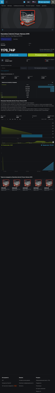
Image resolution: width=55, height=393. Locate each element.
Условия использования (24, 380)
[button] (4, 5)
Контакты (21, 385)
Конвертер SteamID (6, 383)
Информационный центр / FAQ (43, 380)
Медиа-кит (38, 391)
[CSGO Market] (2, 2)
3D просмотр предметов (7, 385)
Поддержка (38, 383)
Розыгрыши (38, 385)
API (3, 380)
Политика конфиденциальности (26, 383)
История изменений (40, 388)
